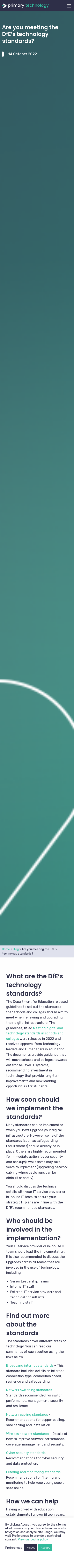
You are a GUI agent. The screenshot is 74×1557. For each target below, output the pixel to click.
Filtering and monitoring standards (33, 1472)
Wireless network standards (27, 1434)
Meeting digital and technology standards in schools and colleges (35, 1033)
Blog (16, 949)
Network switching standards (29, 1390)
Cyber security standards (25, 1453)
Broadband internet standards (29, 1365)
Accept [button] (45, 1547)
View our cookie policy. (33, 1539)
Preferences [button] (13, 1548)
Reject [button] (31, 1547)
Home (6, 949)
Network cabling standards (27, 1415)
